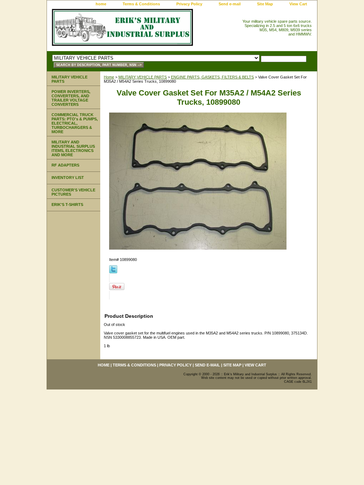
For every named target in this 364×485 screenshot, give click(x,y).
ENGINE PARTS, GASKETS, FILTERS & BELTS (212, 77)
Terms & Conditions (141, 4)
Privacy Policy (189, 4)
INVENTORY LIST (68, 177)
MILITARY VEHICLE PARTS (142, 77)
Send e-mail (230, 4)
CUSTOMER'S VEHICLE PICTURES (73, 192)
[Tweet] (113, 272)
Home (109, 77)
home (101, 4)
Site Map (265, 4)
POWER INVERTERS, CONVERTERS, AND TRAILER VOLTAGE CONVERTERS (71, 98)
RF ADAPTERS (65, 165)
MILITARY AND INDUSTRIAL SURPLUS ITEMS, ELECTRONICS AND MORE (73, 148)
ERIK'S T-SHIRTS (67, 204)
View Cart (298, 4)
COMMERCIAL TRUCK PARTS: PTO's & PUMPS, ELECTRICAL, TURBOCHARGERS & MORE (75, 123)
